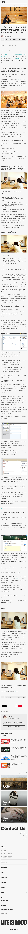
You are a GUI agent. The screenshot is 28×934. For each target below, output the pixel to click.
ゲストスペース (18, 578)
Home (2, 5)
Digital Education (5, 869)
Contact (3, 889)
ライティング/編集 (21, 39)
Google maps (4, 913)
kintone (18, 58)
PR (2, 39)
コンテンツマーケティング (13, 5)
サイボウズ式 (21, 79)
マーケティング (6, 5)
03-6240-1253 (4, 900)
